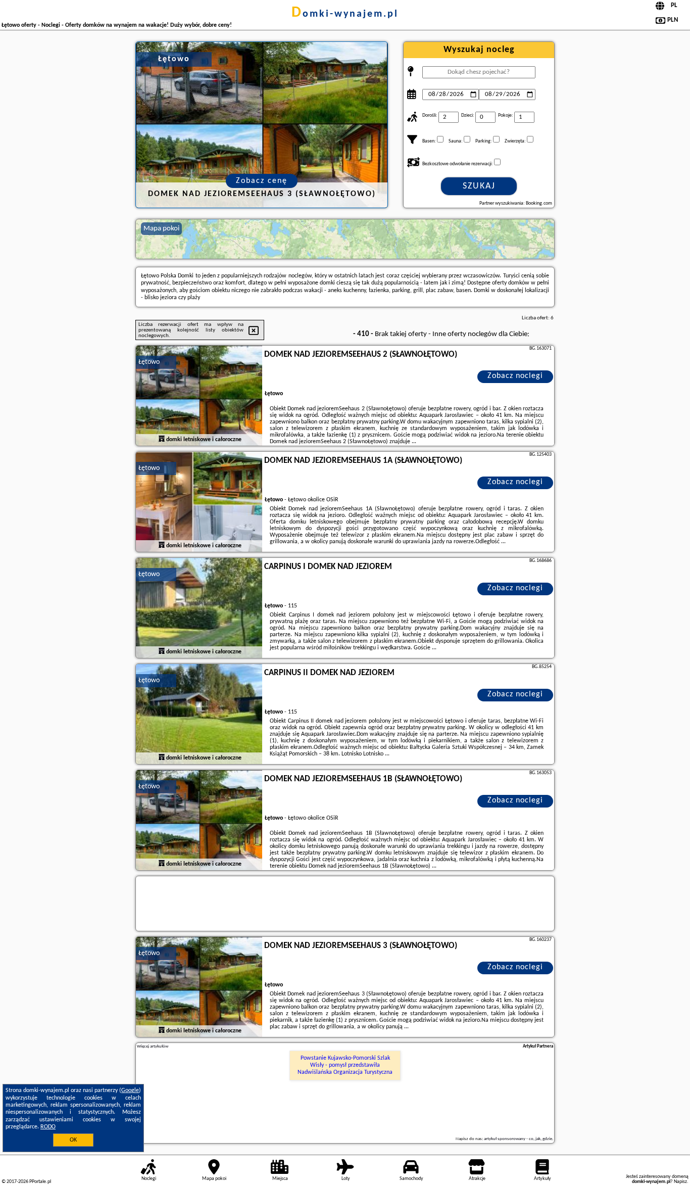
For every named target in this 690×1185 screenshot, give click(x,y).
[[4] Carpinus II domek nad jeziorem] (199, 714)
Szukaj (479, 186)
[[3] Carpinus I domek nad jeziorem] (199, 608)
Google (130, 1090)
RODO (48, 1127)
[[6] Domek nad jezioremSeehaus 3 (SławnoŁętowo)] (199, 987)
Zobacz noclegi (515, 376)
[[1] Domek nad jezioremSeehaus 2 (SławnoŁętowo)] (199, 396)
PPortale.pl (40, 1181)
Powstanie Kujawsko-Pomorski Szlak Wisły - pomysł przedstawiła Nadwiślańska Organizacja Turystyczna (345, 1065)
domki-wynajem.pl (345, 14)
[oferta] (162, 439)
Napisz (680, 1181)
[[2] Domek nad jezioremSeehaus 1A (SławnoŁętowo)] (199, 502)
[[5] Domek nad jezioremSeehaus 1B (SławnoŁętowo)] (199, 820)
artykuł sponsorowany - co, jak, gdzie (518, 1138)
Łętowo (149, 362)
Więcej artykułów (152, 1046)
